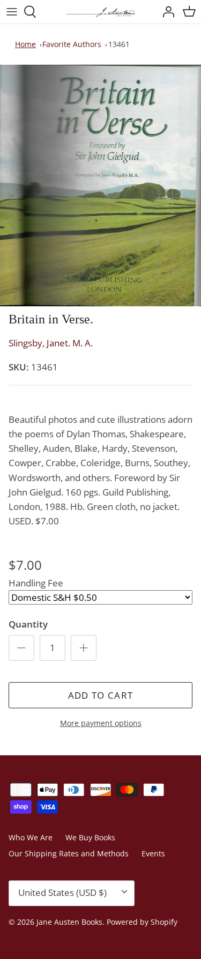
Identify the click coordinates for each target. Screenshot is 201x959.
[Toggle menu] (12, 12)
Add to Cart (100, 695)
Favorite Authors (71, 44)
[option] (100, 185)
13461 (119, 44)
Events (153, 853)
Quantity (28, 624)
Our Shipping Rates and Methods (69, 853)
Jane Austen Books (69, 922)
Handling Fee (36, 583)
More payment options (101, 723)
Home (25, 44)
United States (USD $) (62, 892)
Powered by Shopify (142, 922)
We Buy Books (90, 837)
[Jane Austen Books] (101, 12)
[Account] (165, 12)
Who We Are (31, 837)
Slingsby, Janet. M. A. (51, 343)
